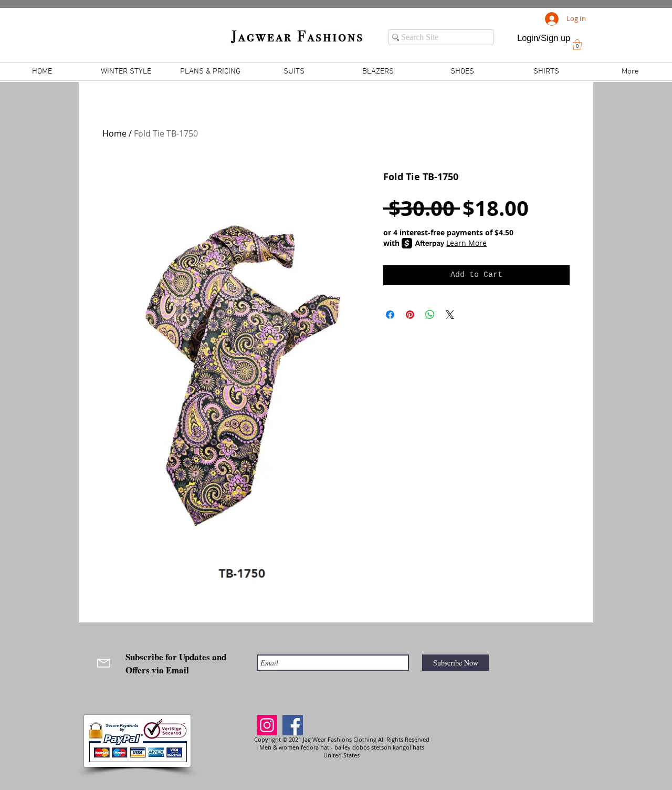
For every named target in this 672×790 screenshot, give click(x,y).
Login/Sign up (543, 38)
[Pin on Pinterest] (410, 314)
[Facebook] (292, 725)
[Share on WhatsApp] (430, 314)
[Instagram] (267, 725)
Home (114, 133)
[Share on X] (450, 314)
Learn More (466, 243)
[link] (577, 44)
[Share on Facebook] (390, 314)
